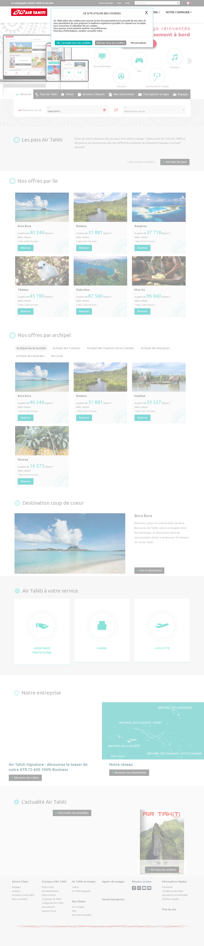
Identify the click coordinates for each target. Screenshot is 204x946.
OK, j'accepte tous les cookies (73, 42)
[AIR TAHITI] (29, 12)
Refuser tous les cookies (111, 42)
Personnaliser (138, 42)
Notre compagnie (178, 12)
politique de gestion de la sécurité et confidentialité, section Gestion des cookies (96, 32)
